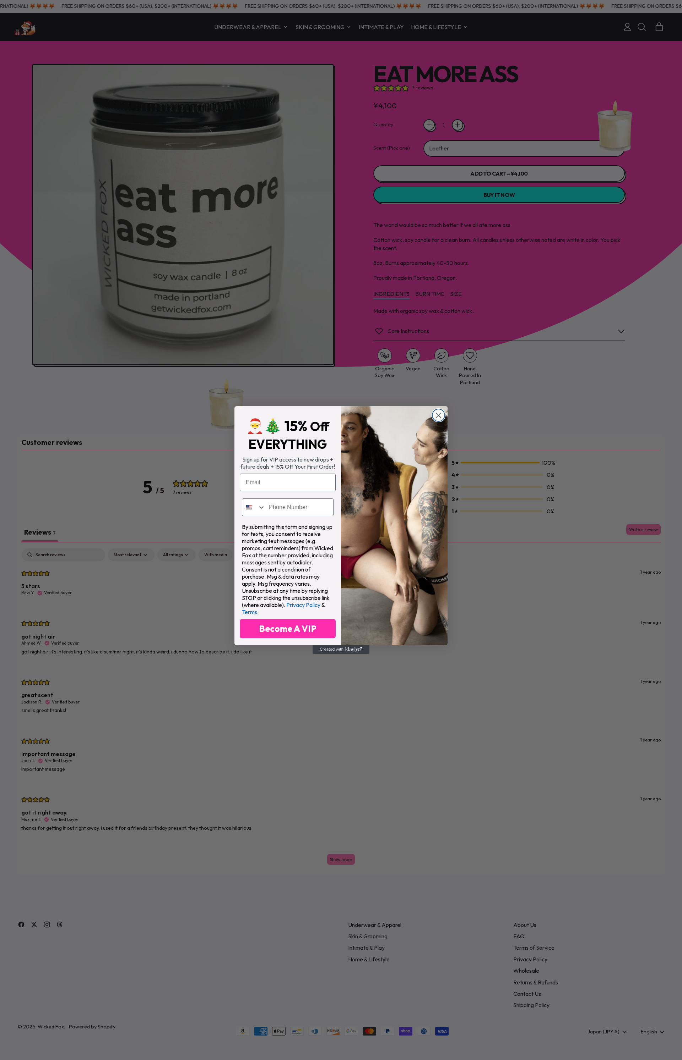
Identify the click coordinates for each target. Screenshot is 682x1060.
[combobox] (253, 507)
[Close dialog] (438, 415)
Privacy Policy (303, 604)
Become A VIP (287, 628)
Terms (249, 611)
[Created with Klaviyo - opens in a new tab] (341, 649)
